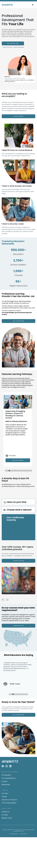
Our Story (5, 817)
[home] (7, 4)
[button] (32, 4)
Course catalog (18, 584)
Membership (6, 808)
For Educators (6, 799)
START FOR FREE (18, 116)
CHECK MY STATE (18, 649)
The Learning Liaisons (9, 826)
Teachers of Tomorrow (9, 823)
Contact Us (5, 835)
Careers (4, 820)
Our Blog (5, 838)
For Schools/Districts (8, 802)
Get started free (13, 43)
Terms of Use (23, 857)
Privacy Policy (13, 857)
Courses (4, 805)
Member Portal (7, 841)
